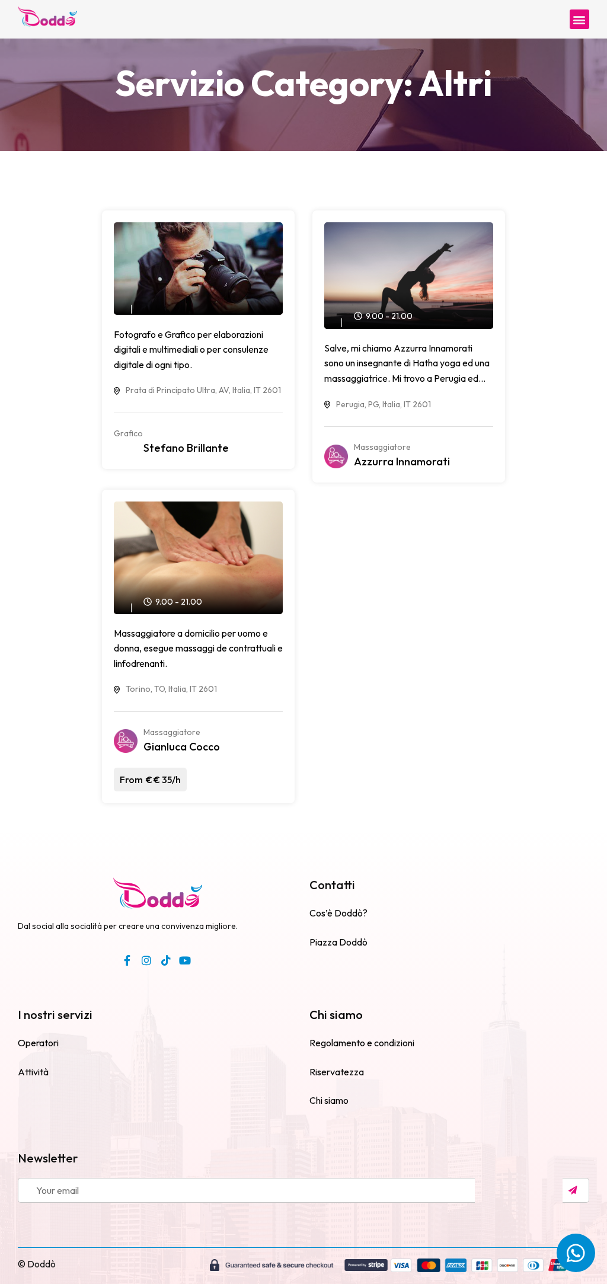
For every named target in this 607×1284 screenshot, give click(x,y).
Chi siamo (336, 1014)
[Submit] (576, 1190)
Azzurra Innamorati (402, 461)
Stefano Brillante (186, 448)
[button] (579, 19)
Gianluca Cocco (181, 746)
